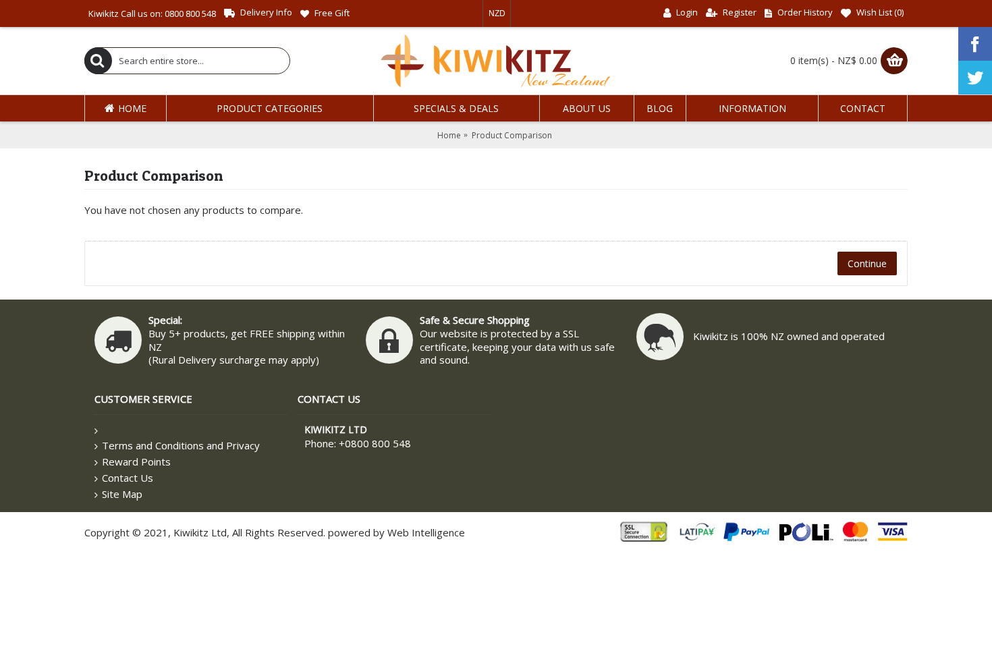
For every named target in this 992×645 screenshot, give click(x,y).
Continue (867, 263)
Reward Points (136, 461)
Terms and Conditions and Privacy (181, 445)
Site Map (122, 494)
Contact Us (127, 477)
